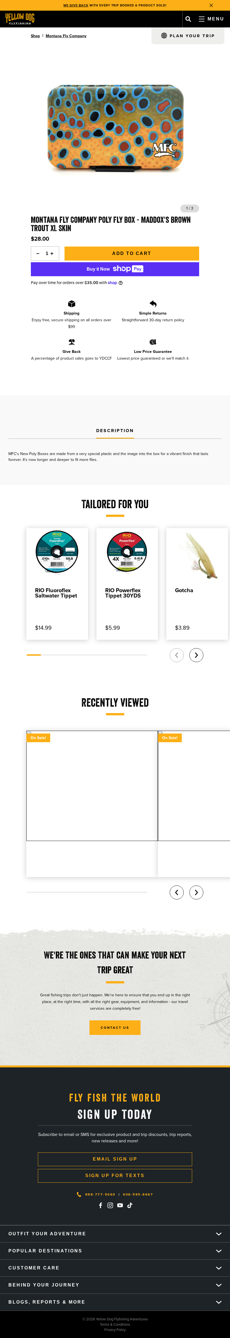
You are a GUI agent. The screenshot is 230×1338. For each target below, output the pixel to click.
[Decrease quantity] (36, 253)
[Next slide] (196, 655)
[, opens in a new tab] (100, 1205)
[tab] (115, 431)
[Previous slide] (177, 655)
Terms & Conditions (65, 1324)
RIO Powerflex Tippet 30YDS (123, 593)
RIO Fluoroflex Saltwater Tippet (56, 593)
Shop (35, 36)
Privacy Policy (63, 1329)
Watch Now (145, 5)
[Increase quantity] (53, 253)
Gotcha (184, 590)
